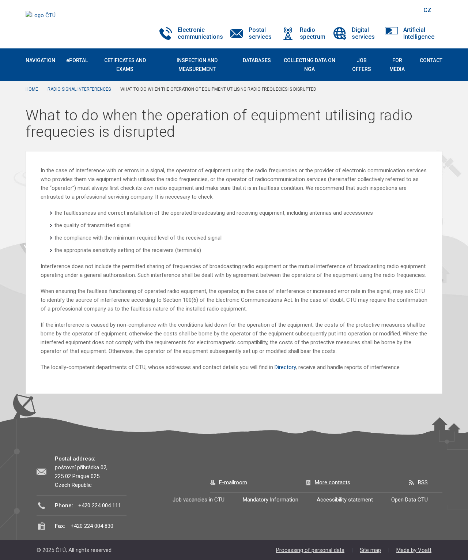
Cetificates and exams (125, 64)
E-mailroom (233, 482)
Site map (370, 550)
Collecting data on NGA (309, 64)
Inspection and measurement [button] (197, 64)
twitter (377, 10)
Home (32, 89)
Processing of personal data (310, 550)
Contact (431, 60)
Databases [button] (257, 60)
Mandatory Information (270, 499)
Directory (285, 367)
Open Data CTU (409, 499)
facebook (365, 10)
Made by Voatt (413, 550)
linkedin (390, 10)
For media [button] (397, 64)
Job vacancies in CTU (198, 499)
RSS (423, 482)
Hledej (408, 10)
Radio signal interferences (79, 89)
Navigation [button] (40, 60)
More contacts (332, 482)
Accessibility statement (345, 499)
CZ (427, 10)
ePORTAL (77, 60)
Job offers (361, 64)
